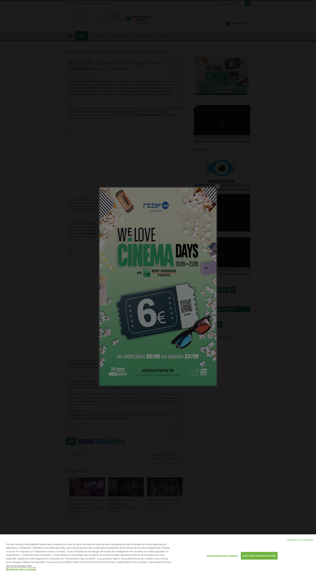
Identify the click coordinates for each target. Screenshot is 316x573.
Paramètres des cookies (222, 555)
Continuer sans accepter (300, 539)
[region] (158, 553)
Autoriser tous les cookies (259, 555)
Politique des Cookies (21, 569)
